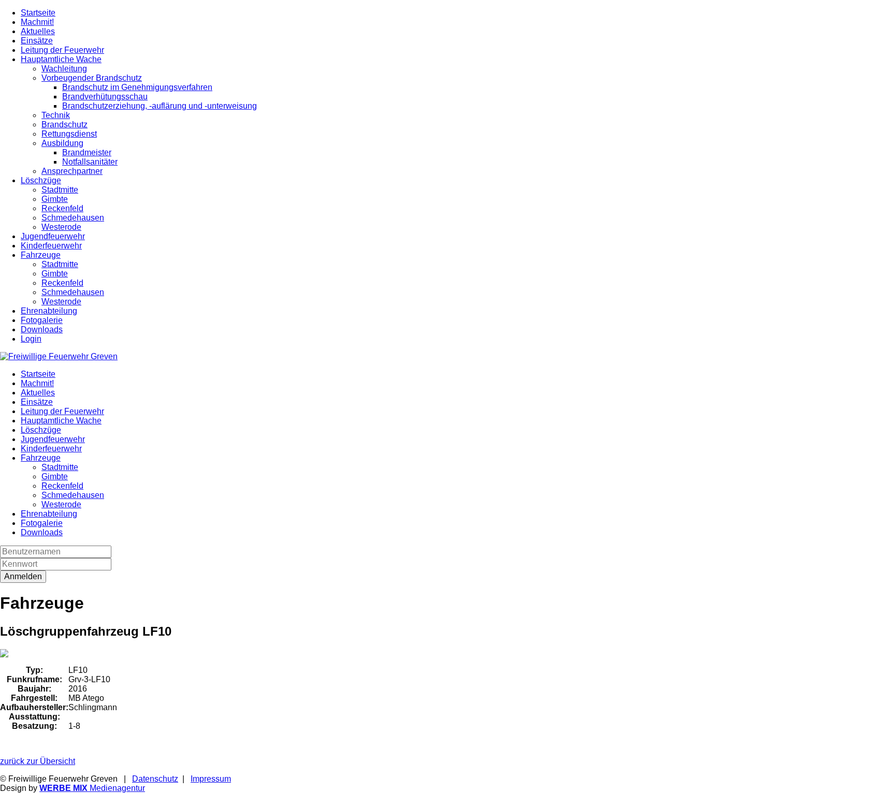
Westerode (61, 227)
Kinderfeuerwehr (51, 245)
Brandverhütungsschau (105, 96)
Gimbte (54, 199)
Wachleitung (64, 68)
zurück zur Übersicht (37, 761)
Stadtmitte (59, 189)
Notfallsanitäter (90, 161)
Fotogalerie (42, 320)
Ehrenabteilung (49, 310)
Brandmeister (86, 152)
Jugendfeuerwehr (53, 236)
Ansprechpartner (72, 171)
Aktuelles (38, 31)
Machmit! (37, 22)
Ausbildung (62, 143)
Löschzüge (41, 180)
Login (31, 338)
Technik (55, 115)
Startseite (38, 12)
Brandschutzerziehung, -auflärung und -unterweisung (159, 105)
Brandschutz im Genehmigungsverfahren (137, 87)
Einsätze (37, 40)
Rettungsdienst (69, 133)
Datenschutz (155, 778)
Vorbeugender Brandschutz (91, 78)
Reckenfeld (62, 208)
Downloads (42, 329)
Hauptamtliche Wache (61, 59)
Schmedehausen (72, 217)
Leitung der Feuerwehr (62, 50)
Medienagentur (92, 788)
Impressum (211, 778)
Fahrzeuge (41, 255)
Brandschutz (64, 124)
